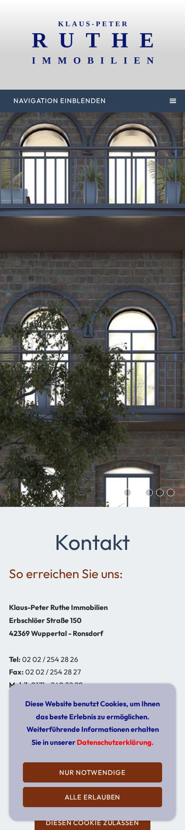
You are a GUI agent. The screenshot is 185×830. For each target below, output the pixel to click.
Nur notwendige (92, 772)
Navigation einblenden (59, 100)
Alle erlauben (93, 797)
